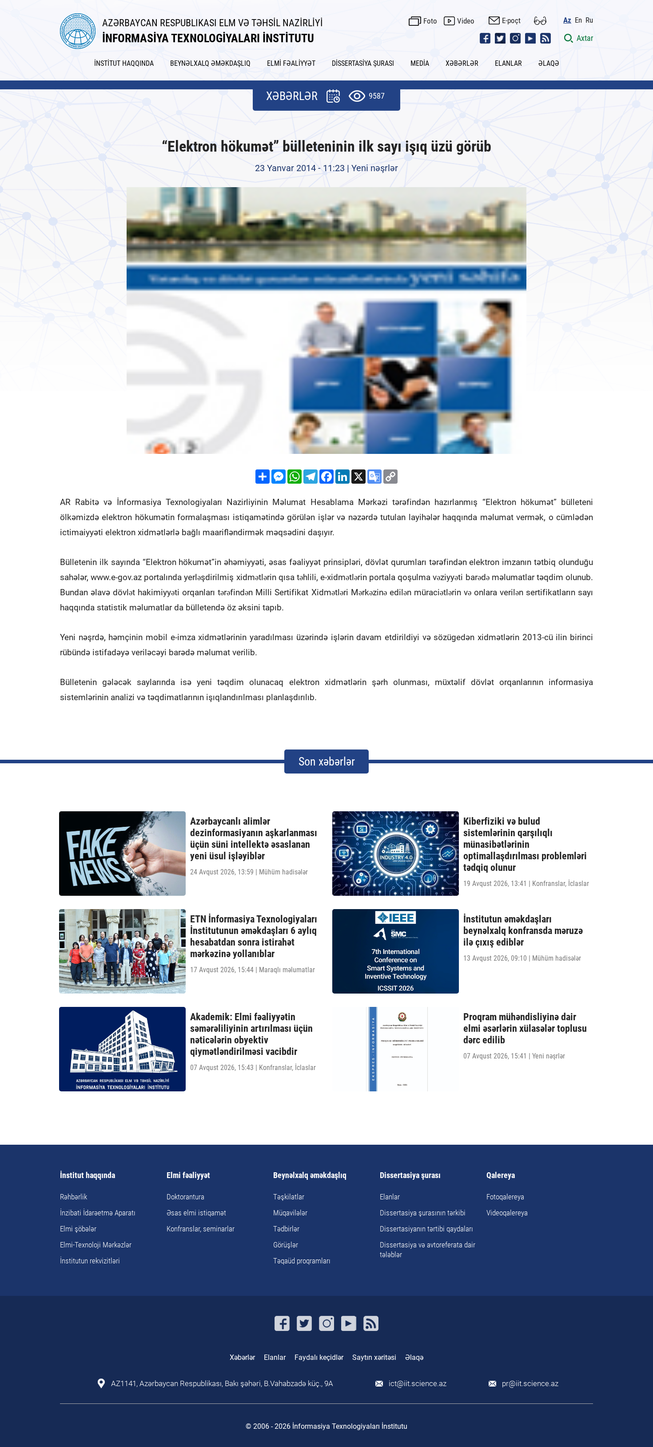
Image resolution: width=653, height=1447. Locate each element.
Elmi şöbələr (78, 1228)
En (578, 20)
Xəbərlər (242, 1357)
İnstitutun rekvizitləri (90, 1260)
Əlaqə (414, 1357)
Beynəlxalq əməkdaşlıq (309, 1175)
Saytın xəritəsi (374, 1357)
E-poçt (511, 20)
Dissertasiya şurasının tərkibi (423, 1212)
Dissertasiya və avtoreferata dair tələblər (427, 1249)
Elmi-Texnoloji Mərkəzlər (95, 1244)
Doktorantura (185, 1196)
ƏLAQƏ (548, 63)
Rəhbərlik (73, 1196)
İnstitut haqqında (87, 1175)
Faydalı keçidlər (319, 1357)
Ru (589, 20)
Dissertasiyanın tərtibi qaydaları (426, 1228)
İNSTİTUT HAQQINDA (124, 63)
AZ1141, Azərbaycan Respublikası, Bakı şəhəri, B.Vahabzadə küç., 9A (222, 1383)
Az (567, 20)
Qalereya (500, 1175)
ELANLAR (508, 63)
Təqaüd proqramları (301, 1260)
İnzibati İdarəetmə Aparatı (97, 1212)
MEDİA (419, 63)
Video (465, 20)
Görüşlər (285, 1244)
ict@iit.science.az (417, 1383)
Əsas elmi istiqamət (196, 1212)
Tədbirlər (286, 1228)
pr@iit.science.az (530, 1383)
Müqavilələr (290, 1212)
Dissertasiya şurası (410, 1175)
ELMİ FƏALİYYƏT (291, 63)
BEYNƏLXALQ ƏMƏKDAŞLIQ (210, 63)
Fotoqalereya (505, 1196)
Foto (430, 20)
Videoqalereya (507, 1212)
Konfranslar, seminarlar (201, 1228)
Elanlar (390, 1196)
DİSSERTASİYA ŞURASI (363, 63)
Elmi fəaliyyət (188, 1175)
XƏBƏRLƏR (462, 63)
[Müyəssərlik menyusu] (540, 20)
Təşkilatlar (288, 1196)
